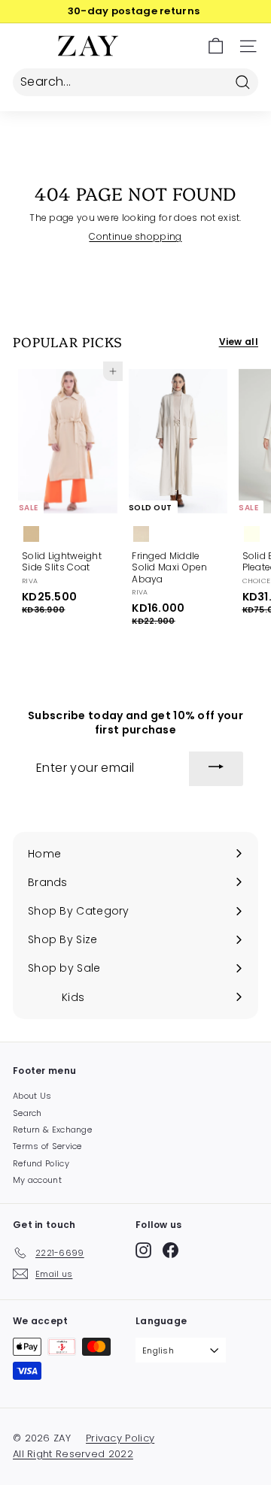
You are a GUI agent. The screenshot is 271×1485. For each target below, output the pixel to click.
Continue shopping (135, 236)
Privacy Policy (120, 1438)
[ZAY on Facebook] (170, 1250)
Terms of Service (47, 1146)
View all (238, 342)
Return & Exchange (52, 1130)
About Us (32, 1096)
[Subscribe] (216, 769)
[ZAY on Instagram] (143, 1250)
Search (27, 1113)
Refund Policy (41, 1163)
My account (37, 1180)
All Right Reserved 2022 (73, 1454)
